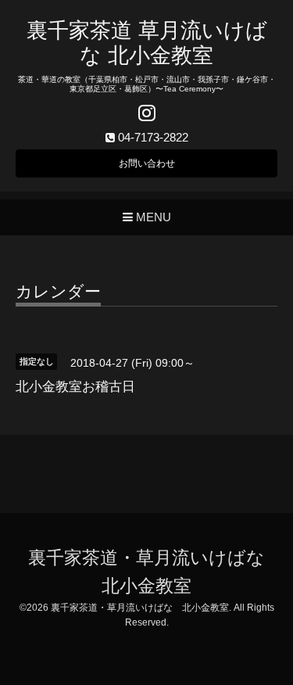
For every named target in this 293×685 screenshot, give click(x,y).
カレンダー (58, 291)
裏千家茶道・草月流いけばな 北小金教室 (140, 607)
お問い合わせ (147, 163)
